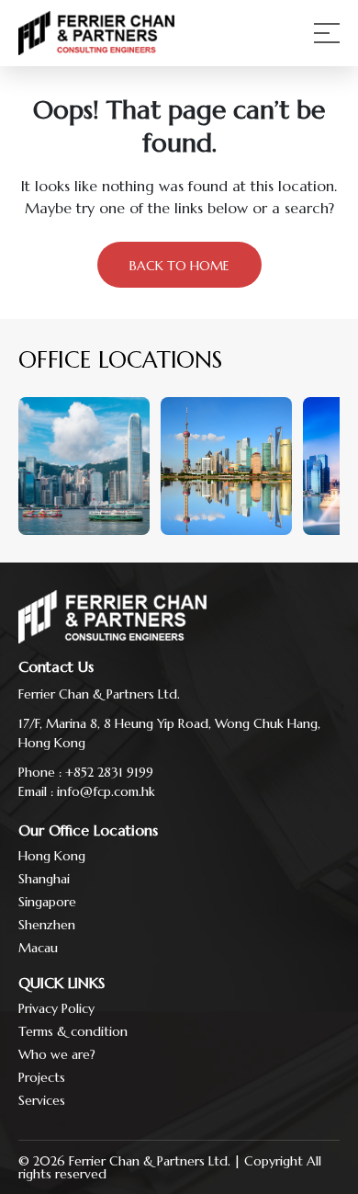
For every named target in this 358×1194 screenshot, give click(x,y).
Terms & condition (73, 1031)
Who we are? (56, 1054)
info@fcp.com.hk (106, 791)
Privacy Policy (56, 1008)
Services (41, 1100)
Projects (41, 1077)
